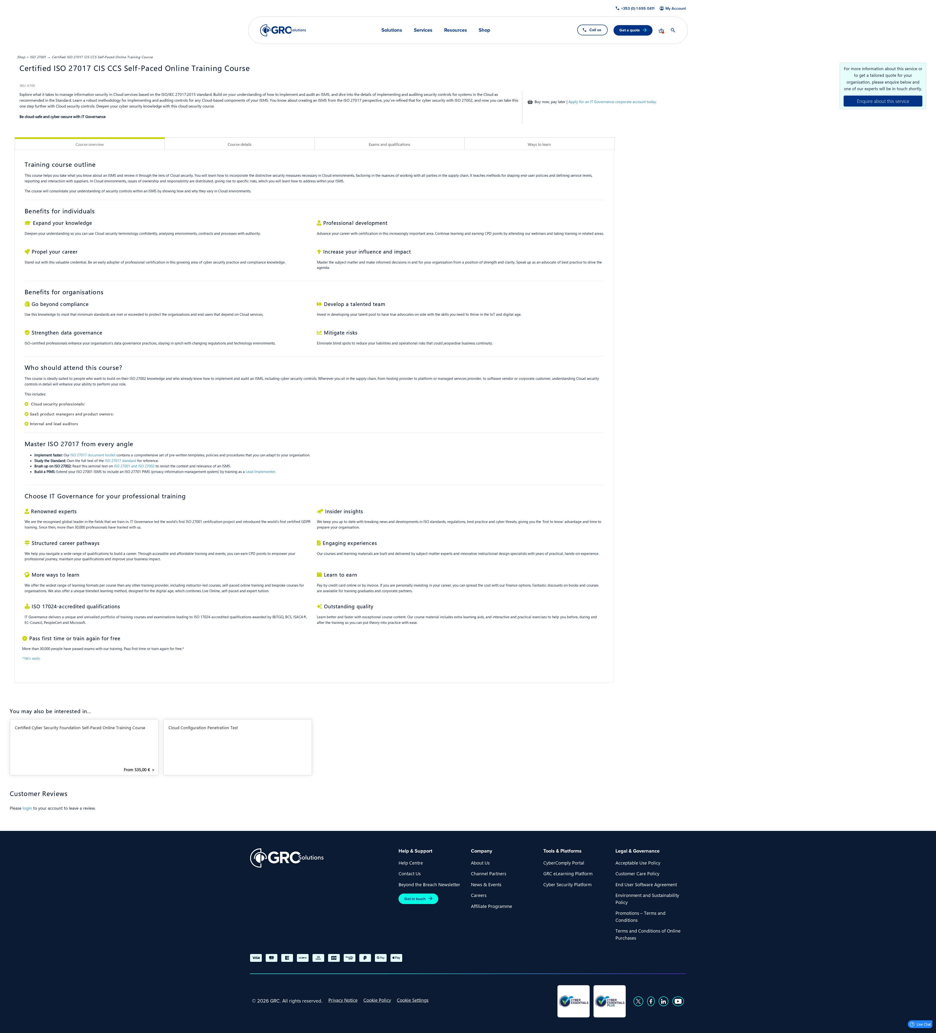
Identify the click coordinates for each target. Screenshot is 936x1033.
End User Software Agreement (646, 884)
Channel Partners (488, 873)
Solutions (391, 30)
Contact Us (410, 873)
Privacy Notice (343, 1000)
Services (423, 30)
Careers (479, 895)
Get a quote (629, 30)
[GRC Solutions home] (321, 858)
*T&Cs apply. (31, 658)
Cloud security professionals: (57, 403)
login (27, 808)
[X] (638, 1001)
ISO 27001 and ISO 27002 (134, 465)
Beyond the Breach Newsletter (429, 884)
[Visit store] (661, 30)
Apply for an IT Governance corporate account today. (612, 101)
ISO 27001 (38, 57)
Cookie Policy (377, 1000)
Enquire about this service (883, 101)
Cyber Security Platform (567, 884)
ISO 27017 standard (120, 460)
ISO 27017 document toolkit (93, 455)
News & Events (486, 884)
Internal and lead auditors (54, 423)
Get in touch (415, 899)
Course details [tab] (240, 144)
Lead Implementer (260, 471)
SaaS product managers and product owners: (72, 413)
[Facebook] (651, 1001)
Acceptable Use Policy (637, 862)
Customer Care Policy (637, 873)
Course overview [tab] (90, 144)
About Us (480, 862)
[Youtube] (678, 1001)
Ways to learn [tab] (539, 144)
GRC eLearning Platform (568, 873)
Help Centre (411, 862)
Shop (484, 30)
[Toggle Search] (673, 30)
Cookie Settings (413, 1000)
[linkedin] (663, 1001)
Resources (455, 30)
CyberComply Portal (563, 862)
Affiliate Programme (491, 906)
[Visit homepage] (283, 30)
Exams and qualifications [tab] (389, 144)
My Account (675, 8)
